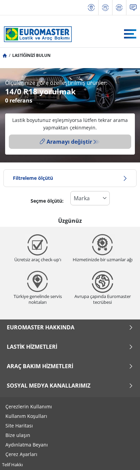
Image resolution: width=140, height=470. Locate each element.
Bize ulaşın (17, 435)
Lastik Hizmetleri (32, 346)
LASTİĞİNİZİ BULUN (31, 55)
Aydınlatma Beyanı (26, 444)
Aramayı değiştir (69, 141)
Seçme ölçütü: (47, 201)
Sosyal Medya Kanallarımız (48, 385)
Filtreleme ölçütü (33, 178)
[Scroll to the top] (122, 455)
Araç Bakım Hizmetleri (40, 366)
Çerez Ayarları (21, 454)
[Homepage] (5, 55)
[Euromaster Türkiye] (36, 34)
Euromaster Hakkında (40, 327)
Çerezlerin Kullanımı (28, 406)
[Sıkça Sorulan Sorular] (133, 7)
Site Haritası (19, 425)
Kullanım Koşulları (26, 416)
